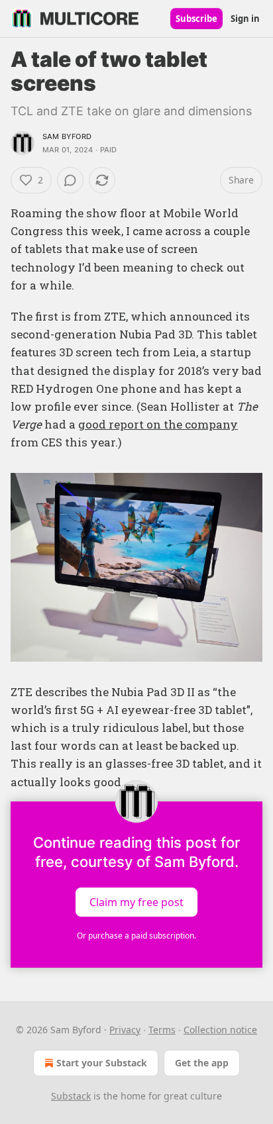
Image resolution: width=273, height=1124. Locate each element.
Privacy (124, 1029)
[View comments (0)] (70, 180)
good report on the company (158, 424)
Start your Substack (101, 1062)
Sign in (245, 19)
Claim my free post (136, 901)
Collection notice (220, 1029)
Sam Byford (66, 136)
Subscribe (196, 19)
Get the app (202, 1062)
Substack (71, 1096)
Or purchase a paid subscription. (136, 935)
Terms (162, 1029)
